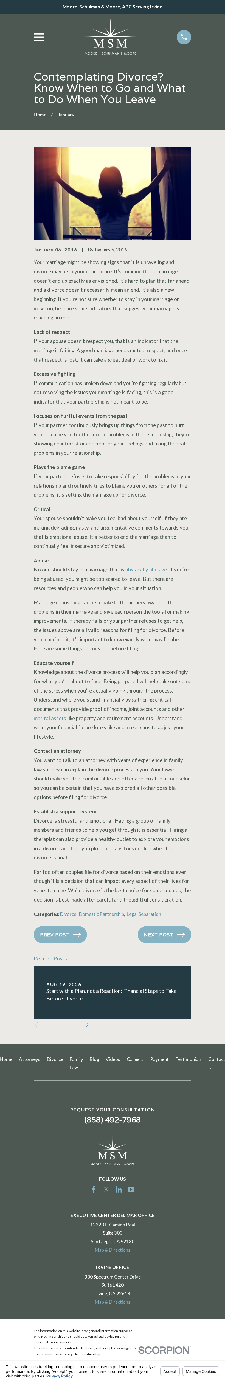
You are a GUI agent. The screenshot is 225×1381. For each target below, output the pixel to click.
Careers (135, 1059)
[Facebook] (94, 1189)
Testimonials (188, 1059)
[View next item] (87, 1024)
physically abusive (146, 570)
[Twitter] (106, 1189)
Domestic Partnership (101, 914)
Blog (94, 1059)
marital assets (50, 718)
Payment (159, 1059)
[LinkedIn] (119, 1189)
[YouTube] (131, 1189)
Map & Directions (112, 1250)
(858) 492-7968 (113, 1120)
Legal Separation (144, 914)
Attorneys (29, 1059)
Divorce (68, 914)
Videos (113, 1059)
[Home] (110, 37)
